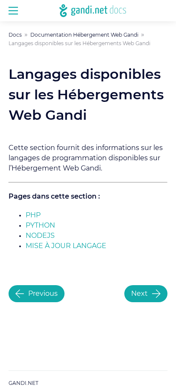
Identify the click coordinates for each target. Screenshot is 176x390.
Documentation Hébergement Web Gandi (84, 35)
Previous (43, 293)
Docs (15, 35)
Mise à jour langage (66, 246)
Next (139, 293)
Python (40, 225)
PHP (33, 215)
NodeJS (40, 235)
